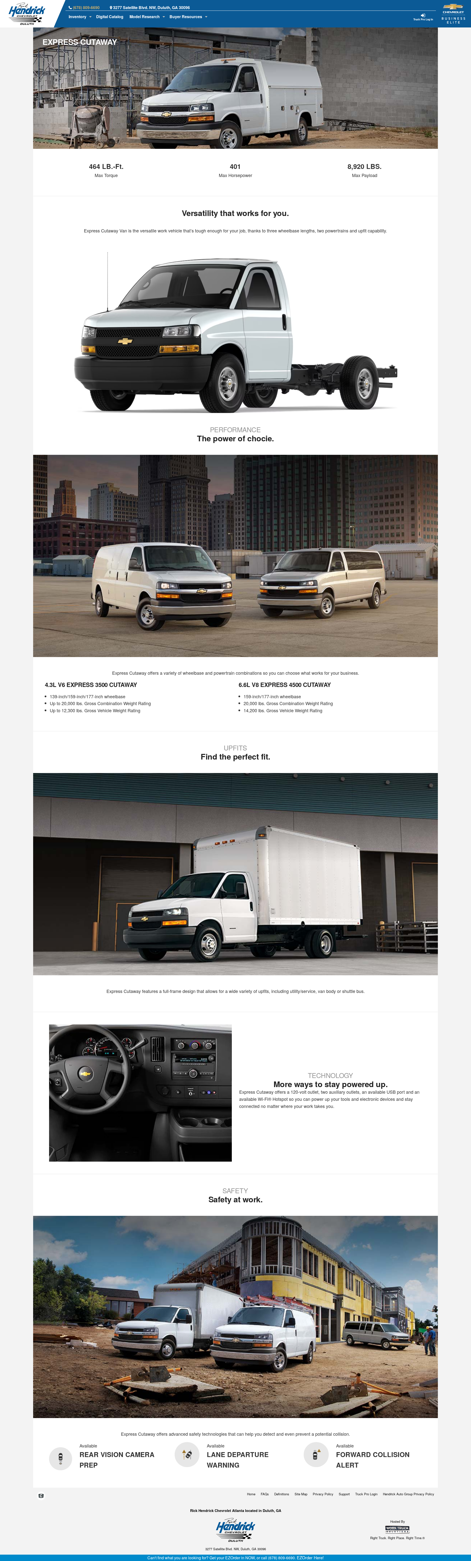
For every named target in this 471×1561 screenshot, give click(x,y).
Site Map (301, 1494)
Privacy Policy (323, 1494)
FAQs (265, 1494)
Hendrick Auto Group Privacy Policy (408, 1494)
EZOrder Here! (310, 1558)
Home (251, 1494)
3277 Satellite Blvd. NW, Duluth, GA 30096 (151, 7)
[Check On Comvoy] (41, 1496)
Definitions (281, 1494)
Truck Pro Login (366, 1494)
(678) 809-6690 (86, 7)
